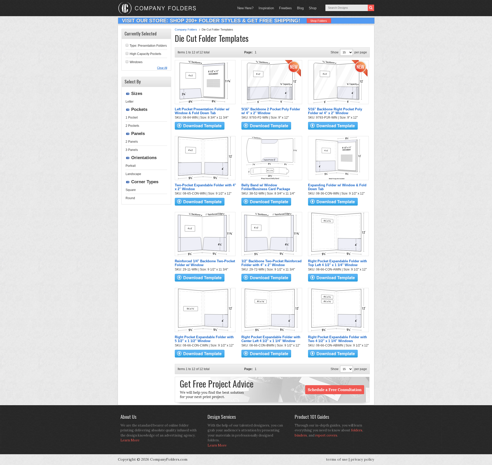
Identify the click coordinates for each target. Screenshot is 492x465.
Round (130, 198)
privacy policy (362, 459)
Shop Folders (318, 20)
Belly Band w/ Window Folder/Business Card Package (265, 187)
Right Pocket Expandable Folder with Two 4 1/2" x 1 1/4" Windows (337, 339)
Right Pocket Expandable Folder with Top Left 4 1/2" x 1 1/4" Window (337, 263)
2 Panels (132, 141)
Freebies (284, 8)
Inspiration (266, 8)
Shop (311, 8)
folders (356, 430)
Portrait (131, 166)
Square (131, 190)
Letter (130, 101)
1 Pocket (132, 117)
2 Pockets (132, 126)
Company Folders (186, 29)
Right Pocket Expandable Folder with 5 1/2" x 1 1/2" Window (204, 339)
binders (301, 435)
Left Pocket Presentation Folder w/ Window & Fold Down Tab (202, 111)
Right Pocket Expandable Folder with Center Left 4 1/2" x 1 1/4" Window (270, 339)
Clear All (162, 67)
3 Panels (132, 150)
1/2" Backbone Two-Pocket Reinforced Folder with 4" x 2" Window (271, 263)
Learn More (129, 440)
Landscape (133, 174)
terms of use (337, 459)
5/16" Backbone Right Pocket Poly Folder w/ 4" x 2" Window (335, 111)
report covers (326, 435)
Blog (300, 8)
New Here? (245, 8)
